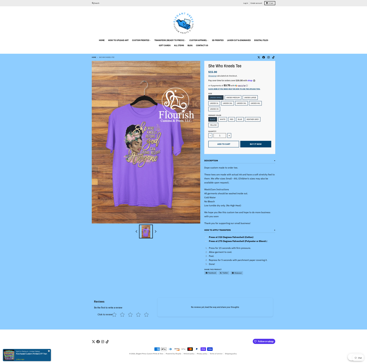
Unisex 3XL (241, 103)
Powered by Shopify (173, 354)
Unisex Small (216, 97)
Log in (245, 3)
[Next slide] (155, 231)
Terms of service (216, 354)
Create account (256, 3)
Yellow (213, 125)
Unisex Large (250, 97)
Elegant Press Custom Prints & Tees (149, 354)
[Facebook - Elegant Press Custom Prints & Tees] (264, 57)
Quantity (212, 131)
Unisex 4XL (255, 103)
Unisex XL (214, 103)
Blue (240, 119)
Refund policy (189, 354)
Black (212, 119)
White (222, 119)
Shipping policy (231, 354)
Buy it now (256, 144)
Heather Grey (253, 119)
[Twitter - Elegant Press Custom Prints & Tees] (259, 57)
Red (231, 119)
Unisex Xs (214, 109)
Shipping (212, 75)
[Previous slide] (136, 231)
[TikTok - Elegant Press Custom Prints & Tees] (273, 57)
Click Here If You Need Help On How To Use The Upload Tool (234, 89)
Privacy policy (202, 354)
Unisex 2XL (227, 103)
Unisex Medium (233, 97)
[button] (239, 85)
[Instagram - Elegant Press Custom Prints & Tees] (268, 57)
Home (94, 57)
